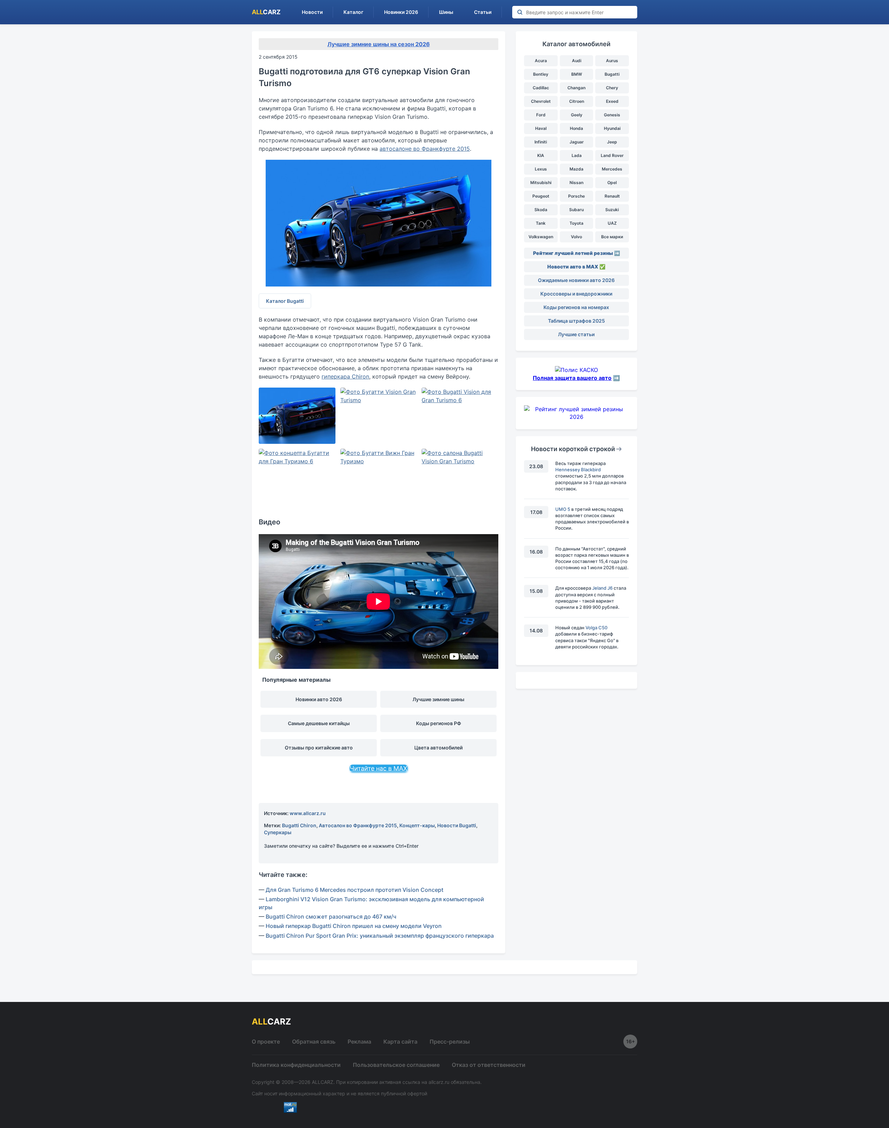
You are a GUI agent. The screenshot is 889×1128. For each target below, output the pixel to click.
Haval (541, 128)
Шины (446, 12)
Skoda (540, 209)
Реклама (359, 1041)
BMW (576, 74)
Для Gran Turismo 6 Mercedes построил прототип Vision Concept (354, 889)
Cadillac (541, 87)
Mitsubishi (540, 182)
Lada (577, 155)
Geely (576, 114)
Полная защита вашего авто (572, 377)
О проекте (266, 1041)
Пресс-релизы (450, 1041)
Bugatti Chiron (299, 825)
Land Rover (612, 155)
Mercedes (612, 169)
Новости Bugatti (456, 825)
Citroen (576, 101)
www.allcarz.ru (308, 813)
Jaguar (577, 141)
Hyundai (612, 128)
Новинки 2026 (401, 12)
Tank (541, 223)
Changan (576, 87)
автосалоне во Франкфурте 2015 (425, 148)
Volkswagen (541, 236)
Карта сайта (400, 1041)
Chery (612, 87)
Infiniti (540, 141)
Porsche (576, 196)
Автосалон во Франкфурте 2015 (358, 825)
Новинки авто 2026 (319, 699)
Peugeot (540, 196)
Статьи (482, 12)
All (266, 12)
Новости (312, 12)
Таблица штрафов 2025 (576, 321)
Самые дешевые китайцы (319, 723)
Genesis (612, 114)
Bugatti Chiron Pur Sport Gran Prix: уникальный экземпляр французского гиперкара (380, 935)
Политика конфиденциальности (296, 1064)
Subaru (576, 209)
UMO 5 (562, 509)
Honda (576, 128)
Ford (541, 114)
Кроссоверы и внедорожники (576, 294)
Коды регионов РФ (438, 723)
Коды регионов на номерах (576, 307)
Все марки (612, 236)
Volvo (576, 236)
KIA (540, 155)
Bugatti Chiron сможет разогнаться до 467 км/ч (331, 916)
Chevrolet (541, 101)
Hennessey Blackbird (578, 469)
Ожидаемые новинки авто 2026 (576, 280)
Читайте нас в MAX (378, 768)
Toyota (576, 223)
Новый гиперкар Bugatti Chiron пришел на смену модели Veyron (354, 925)
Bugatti (612, 74)
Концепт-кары (417, 825)
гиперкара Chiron (345, 376)
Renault (612, 196)
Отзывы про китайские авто (319, 747)
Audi (576, 60)
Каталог (353, 12)
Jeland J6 (602, 588)
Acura (541, 60)
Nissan (576, 182)
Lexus (541, 169)
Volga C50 (596, 627)
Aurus (612, 60)
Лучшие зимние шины (438, 699)
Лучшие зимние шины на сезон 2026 (378, 44)
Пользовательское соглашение (396, 1064)
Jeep (612, 141)
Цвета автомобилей (438, 747)
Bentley (540, 74)
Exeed (612, 101)
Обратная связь (313, 1041)
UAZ (612, 223)
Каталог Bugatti (285, 301)
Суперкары (277, 832)
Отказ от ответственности (488, 1064)
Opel (612, 182)
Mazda (576, 169)
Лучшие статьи (576, 334)
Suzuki (612, 209)
